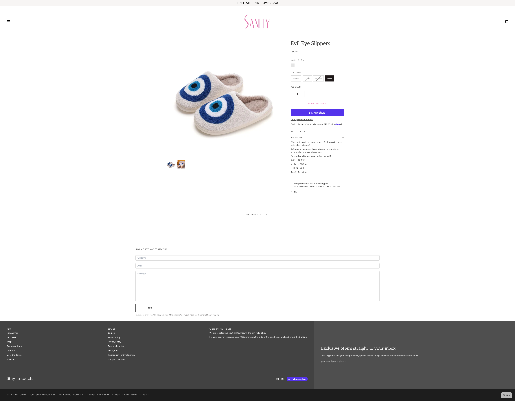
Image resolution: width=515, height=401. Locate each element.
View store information (329, 186)
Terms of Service (206, 315)
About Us (11, 359)
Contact (11, 350)
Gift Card (11, 337)
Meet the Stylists (15, 355)
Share (297, 192)
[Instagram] (283, 379)
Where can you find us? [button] (220, 329)
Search (111, 333)
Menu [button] (9, 329)
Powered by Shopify (140, 395)
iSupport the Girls (116, 359)
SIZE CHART (296, 87)
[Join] (506, 361)
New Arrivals (12, 333)
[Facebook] (277, 379)
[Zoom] (223, 99)
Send (150, 308)
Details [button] (111, 329)
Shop (9, 341)
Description (296, 137)
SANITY (11, 395)
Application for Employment (121, 355)
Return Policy (114, 337)
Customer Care (14, 346)
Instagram (113, 350)
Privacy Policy (189, 315)
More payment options (302, 119)
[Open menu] (11, 21)
